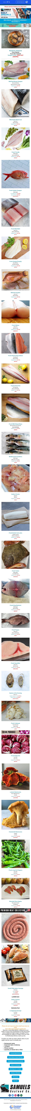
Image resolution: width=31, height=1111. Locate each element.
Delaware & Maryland (15, 1072)
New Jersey (15, 1076)
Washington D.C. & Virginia (15, 1069)
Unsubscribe (6, 1103)
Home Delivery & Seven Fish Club (15, 1057)
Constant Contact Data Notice (21, 1103)
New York (15, 1080)
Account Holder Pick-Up (15, 1053)
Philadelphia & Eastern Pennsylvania (15, 1061)
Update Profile (12, 1103)
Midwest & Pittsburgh (15, 1065)
